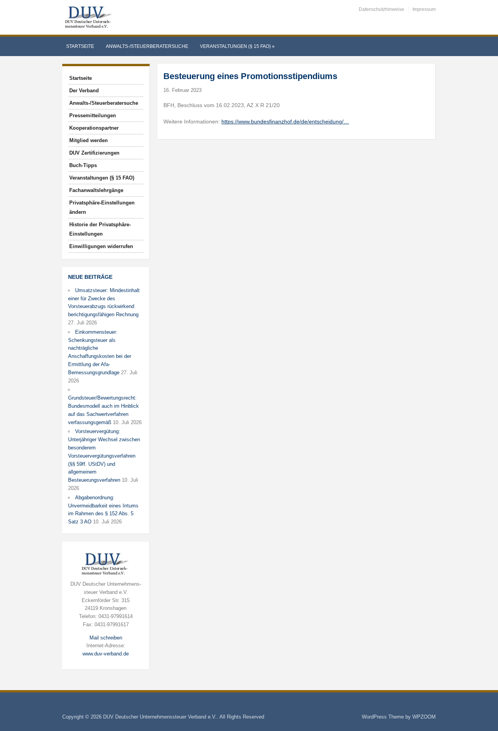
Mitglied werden (88, 140)
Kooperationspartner (94, 128)
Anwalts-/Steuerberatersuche (147, 46)
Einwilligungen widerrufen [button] (101, 246)
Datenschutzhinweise (381, 9)
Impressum (424, 9)
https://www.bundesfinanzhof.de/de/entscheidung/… (285, 121)
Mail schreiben (105, 638)
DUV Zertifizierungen (94, 153)
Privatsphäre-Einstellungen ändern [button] (102, 207)
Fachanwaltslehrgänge (96, 190)
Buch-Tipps (83, 165)
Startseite (80, 46)
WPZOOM (424, 717)
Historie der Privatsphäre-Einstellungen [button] (100, 229)
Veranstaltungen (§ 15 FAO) (237, 46)
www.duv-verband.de (105, 654)
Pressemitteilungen (92, 115)
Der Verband (84, 90)
